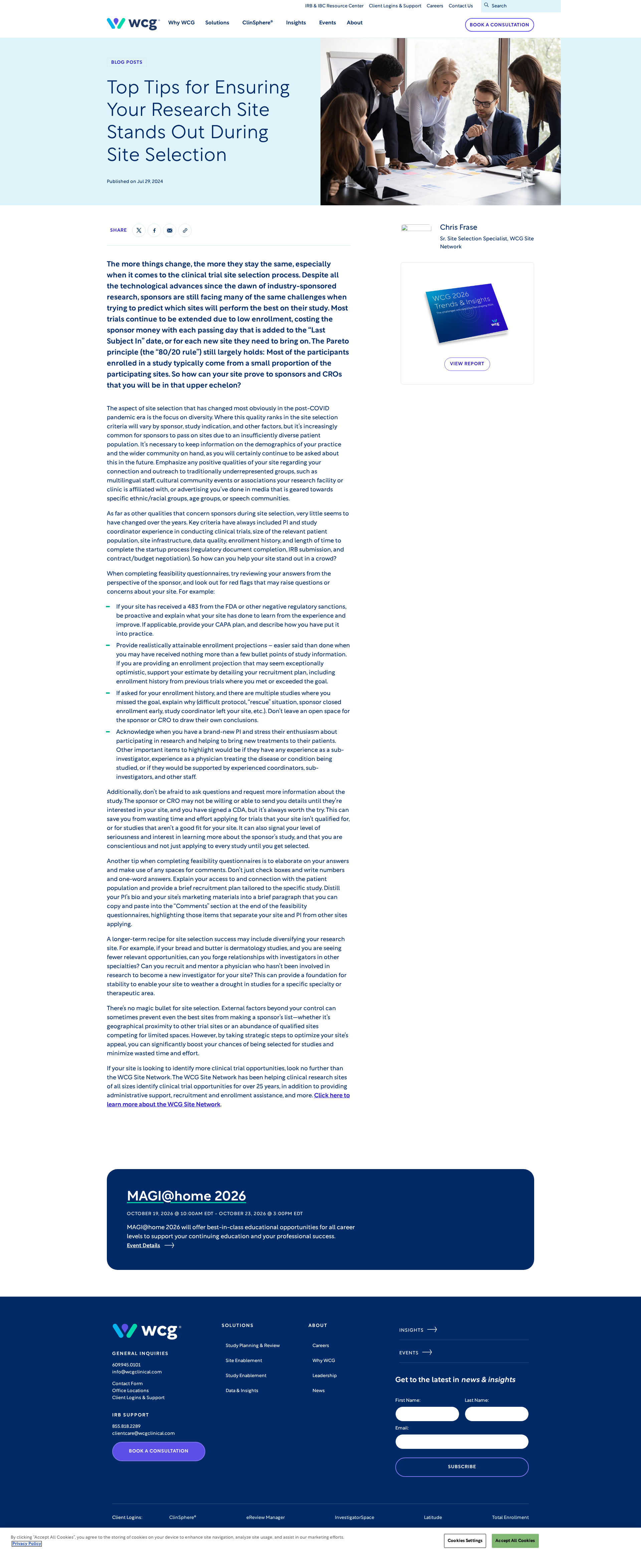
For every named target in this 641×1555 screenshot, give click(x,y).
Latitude (433, 1517)
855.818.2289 (126, 1426)
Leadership (324, 1375)
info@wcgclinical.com (137, 1372)
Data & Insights (242, 1390)
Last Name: (477, 1400)
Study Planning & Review (253, 1345)
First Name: (408, 1400)
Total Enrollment (510, 1517)
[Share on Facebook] (154, 230)
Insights (411, 1330)
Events (327, 23)
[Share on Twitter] (139, 230)
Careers (435, 6)
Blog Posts (127, 62)
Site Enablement (244, 1360)
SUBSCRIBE (462, 1467)
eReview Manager (265, 1517)
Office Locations (130, 1390)
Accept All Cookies (515, 1541)
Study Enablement (246, 1375)
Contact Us (461, 6)
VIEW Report (467, 364)
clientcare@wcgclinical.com (143, 1433)
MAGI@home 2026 (186, 1197)
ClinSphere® (182, 1517)
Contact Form (127, 1383)
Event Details (143, 1246)
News (318, 1390)
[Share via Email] (169, 230)
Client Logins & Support (395, 6)
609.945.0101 (126, 1365)
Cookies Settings (465, 1541)
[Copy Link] (185, 230)
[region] (320, 1541)
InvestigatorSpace (354, 1517)
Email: (402, 1428)
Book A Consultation (159, 1451)
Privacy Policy (26, 1544)
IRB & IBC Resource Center (334, 6)
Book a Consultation (499, 25)
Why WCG (181, 23)
